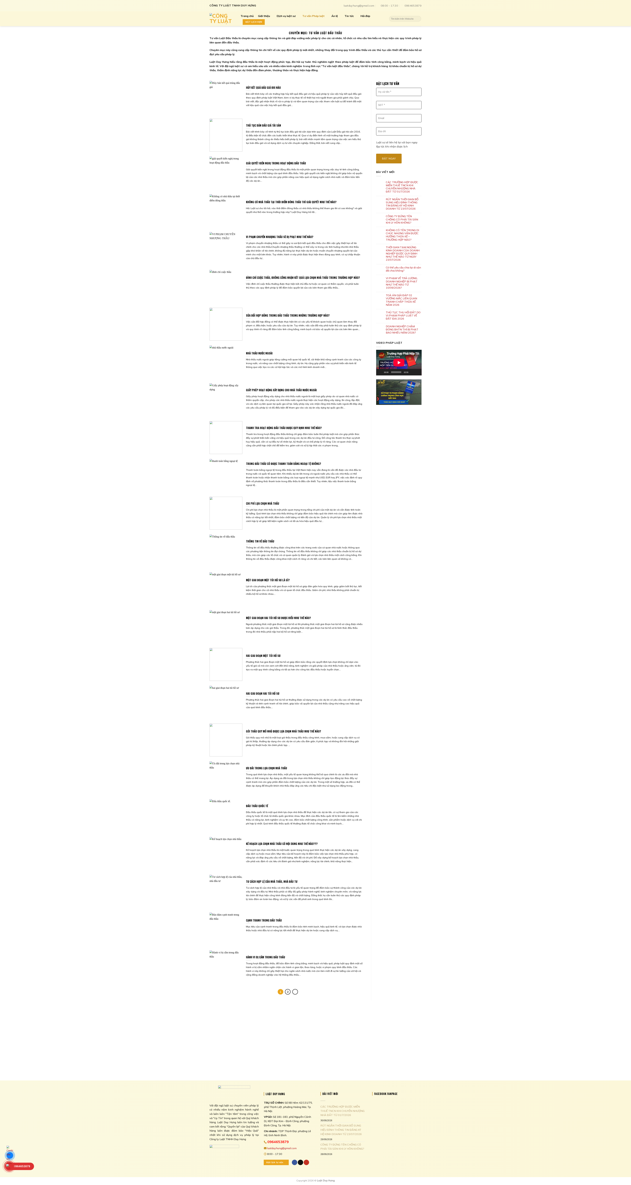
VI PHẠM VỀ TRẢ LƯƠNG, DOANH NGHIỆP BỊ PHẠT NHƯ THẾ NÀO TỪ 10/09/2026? (402, 283)
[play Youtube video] (399, 392)
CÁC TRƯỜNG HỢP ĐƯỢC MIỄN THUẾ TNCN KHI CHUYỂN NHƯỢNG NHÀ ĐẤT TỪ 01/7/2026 (402, 187)
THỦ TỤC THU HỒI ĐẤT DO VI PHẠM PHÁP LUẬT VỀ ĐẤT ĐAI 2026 (403, 315)
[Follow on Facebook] (294, 1162)
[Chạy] (380, 372)
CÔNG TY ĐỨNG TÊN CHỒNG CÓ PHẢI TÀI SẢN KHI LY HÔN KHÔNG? (402, 219)
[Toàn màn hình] (417, 372)
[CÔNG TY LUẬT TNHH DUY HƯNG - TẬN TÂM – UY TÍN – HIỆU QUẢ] (223, 18)
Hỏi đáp (365, 16)
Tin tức (349, 16)
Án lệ (334, 16)
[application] (399, 362)
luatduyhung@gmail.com (282, 1148)
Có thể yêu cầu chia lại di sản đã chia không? (403, 269)
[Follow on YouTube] (306, 1162)
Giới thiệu (264, 16)
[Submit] (418, 19)
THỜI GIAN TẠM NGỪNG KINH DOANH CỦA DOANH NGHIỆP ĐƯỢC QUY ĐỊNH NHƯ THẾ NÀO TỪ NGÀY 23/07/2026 (403, 254)
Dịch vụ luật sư (286, 16)
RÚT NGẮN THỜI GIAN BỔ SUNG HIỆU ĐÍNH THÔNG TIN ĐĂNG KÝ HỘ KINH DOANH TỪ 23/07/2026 (402, 204)
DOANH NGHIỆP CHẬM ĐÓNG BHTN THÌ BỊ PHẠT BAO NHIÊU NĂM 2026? (402, 329)
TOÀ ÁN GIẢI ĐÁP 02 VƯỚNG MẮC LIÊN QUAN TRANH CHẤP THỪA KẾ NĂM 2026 (401, 300)
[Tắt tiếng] (412, 372)
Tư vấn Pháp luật (313, 16)
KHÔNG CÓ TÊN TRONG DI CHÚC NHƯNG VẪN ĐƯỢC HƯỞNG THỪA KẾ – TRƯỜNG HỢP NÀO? (402, 235)
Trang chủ (247, 16)
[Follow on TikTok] (300, 1162)
